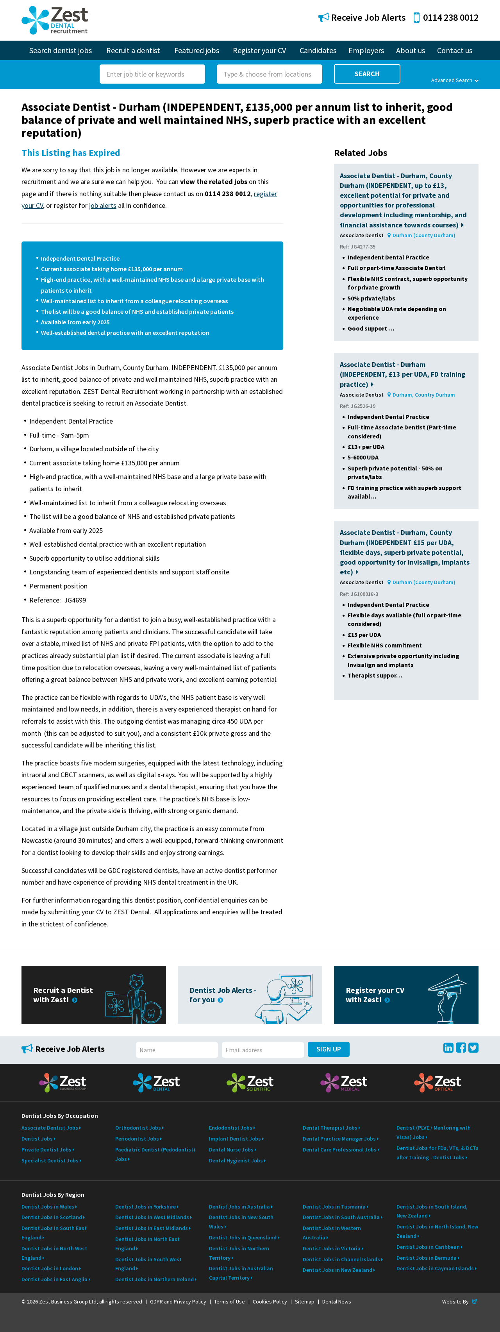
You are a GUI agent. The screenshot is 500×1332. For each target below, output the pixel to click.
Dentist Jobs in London (49, 1268)
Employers (366, 50)
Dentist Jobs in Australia (239, 1206)
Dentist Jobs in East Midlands (151, 1228)
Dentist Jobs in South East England (54, 1233)
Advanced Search (451, 80)
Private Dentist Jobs (46, 1149)
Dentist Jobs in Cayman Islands (435, 1268)
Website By (460, 1301)
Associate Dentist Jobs (49, 1127)
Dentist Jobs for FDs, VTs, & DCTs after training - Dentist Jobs (437, 1152)
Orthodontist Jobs (138, 1127)
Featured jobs (196, 50)
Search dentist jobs (60, 50)
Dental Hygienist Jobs (236, 1160)
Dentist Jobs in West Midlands (152, 1217)
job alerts (102, 205)
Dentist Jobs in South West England (148, 1264)
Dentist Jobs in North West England (54, 1253)
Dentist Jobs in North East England (147, 1243)
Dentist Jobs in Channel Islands (341, 1259)
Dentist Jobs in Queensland (243, 1237)
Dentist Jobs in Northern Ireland (154, 1279)
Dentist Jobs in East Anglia (54, 1279)
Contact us (454, 50)
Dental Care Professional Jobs (340, 1149)
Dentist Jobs (37, 1138)
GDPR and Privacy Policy (178, 1301)
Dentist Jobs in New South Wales (241, 1222)
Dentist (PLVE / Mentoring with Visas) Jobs (433, 1132)
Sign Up (328, 1048)
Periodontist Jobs (137, 1138)
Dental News (336, 1301)
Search (367, 73)
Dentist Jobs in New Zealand (337, 1269)
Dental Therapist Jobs (330, 1127)
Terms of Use (229, 1301)
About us (410, 50)
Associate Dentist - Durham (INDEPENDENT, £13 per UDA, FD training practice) (402, 374)
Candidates (318, 50)
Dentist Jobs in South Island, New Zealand (432, 1211)
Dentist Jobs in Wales (47, 1206)
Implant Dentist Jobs (235, 1138)
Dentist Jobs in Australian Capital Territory (241, 1273)
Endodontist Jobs (230, 1127)
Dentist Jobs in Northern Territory (239, 1253)
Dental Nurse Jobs (231, 1149)
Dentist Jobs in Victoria (332, 1248)
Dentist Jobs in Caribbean (428, 1246)
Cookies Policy (270, 1301)
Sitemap (304, 1301)
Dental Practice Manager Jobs (339, 1138)
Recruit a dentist (133, 50)
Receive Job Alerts (367, 17)
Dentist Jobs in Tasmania (334, 1206)
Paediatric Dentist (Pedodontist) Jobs (155, 1154)
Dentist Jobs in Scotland (51, 1217)
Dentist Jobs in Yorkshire (145, 1206)
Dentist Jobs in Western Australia (332, 1233)
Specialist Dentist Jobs (50, 1160)
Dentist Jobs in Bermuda (426, 1257)
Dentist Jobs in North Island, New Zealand (437, 1231)
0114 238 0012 (451, 17)
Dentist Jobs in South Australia (341, 1217)
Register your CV (259, 50)
